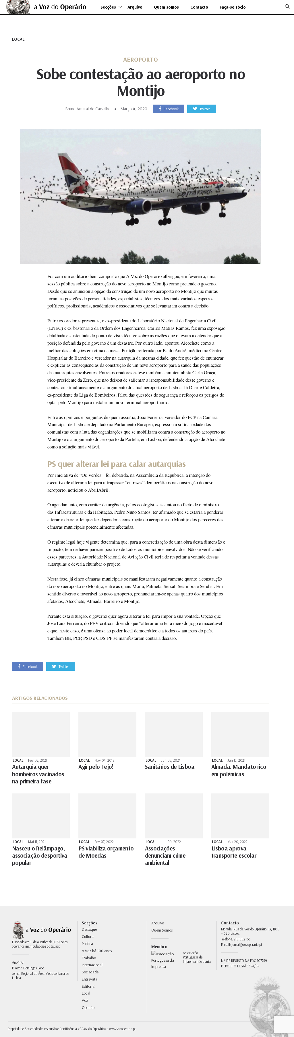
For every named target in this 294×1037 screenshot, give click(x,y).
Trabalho (89, 957)
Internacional (92, 964)
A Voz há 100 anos (97, 950)
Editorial (88, 986)
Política (87, 943)
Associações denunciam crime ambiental (165, 855)
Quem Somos (162, 930)
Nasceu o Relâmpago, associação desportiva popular (39, 855)
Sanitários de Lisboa (169, 766)
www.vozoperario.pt (122, 1028)
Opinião (88, 1007)
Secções (108, 7)
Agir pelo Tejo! (96, 766)
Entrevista (89, 979)
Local (18, 39)
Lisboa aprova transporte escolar (233, 851)
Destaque (89, 929)
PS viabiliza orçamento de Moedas (106, 851)
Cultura (88, 936)
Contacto (199, 7)
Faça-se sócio (233, 7)
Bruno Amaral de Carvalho (88, 108)
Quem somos (166, 7)
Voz (85, 1000)
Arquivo (134, 7)
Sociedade (90, 972)
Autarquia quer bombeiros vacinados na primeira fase (38, 774)
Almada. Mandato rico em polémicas (238, 770)
